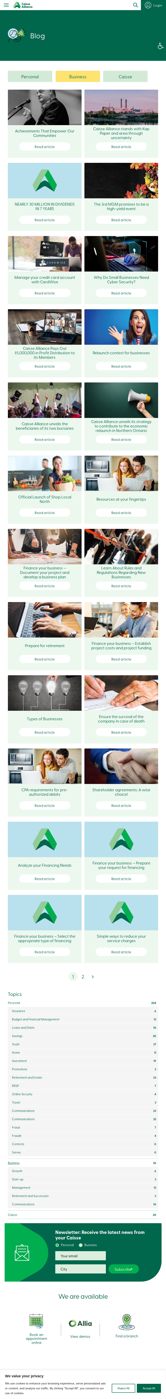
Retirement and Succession (84, 1196)
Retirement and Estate (84, 1077)
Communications (84, 1111)
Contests (84, 1144)
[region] (83, 1384)
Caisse (125, 76)
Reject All (123, 1388)
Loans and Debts (84, 1027)
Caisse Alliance (22, 5)
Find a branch (127, 1335)
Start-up (84, 1179)
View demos (80, 1336)
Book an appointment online (36, 1338)
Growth (84, 1171)
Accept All (149, 1388)
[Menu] (6, 5)
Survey (84, 1152)
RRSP (84, 1086)
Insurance (84, 1011)
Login (157, 5)
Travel (84, 1102)
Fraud (84, 1127)
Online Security (84, 1094)
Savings (84, 1036)
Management (84, 1187)
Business (77, 76)
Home (84, 1052)
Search (135, 5)
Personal (30, 76)
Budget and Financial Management (84, 1019)
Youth (84, 1044)
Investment (84, 1061)
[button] (160, 46)
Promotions (84, 1069)
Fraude (84, 1136)
